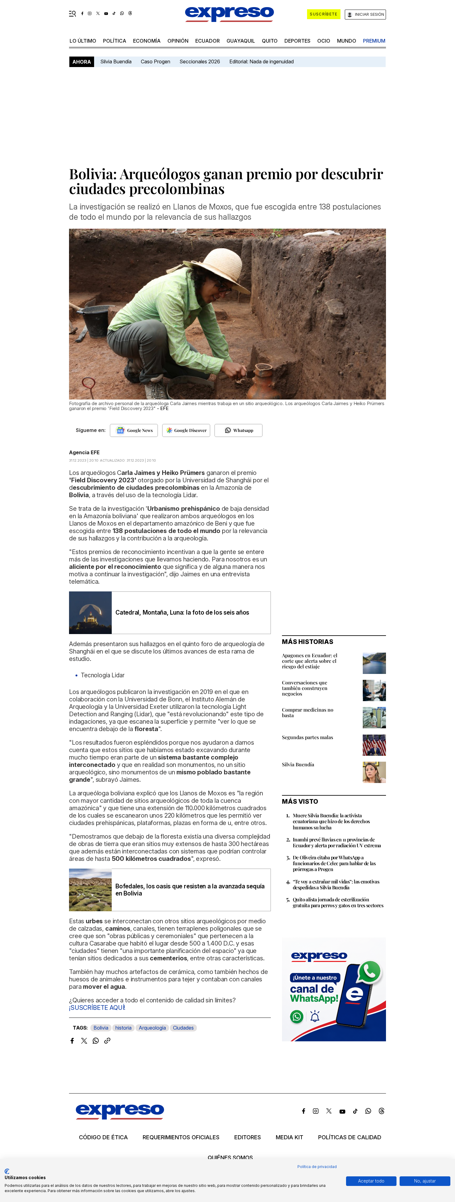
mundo (346, 41)
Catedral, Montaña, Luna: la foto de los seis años (182, 612)
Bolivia (100, 1028)
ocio (323, 41)
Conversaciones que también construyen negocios (304, 688)
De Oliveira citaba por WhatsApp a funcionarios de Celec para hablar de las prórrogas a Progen (334, 863)
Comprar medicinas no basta (307, 712)
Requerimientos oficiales (181, 1137)
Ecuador (207, 41)
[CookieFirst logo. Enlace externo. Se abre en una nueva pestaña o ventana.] (7, 1171)
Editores (247, 1137)
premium (374, 41)
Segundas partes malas (307, 737)
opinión (177, 41)
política (114, 41)
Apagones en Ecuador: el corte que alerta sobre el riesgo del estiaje (309, 661)
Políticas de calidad (349, 1137)
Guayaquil (241, 41)
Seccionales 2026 (200, 61)
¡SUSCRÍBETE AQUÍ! (97, 1007)
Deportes (297, 41)
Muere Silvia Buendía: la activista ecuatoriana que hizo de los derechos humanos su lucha (331, 821)
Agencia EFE (84, 452)
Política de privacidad (317, 1166)
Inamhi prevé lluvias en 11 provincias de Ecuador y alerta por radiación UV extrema (337, 842)
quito (270, 41)
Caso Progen (155, 61)
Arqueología (152, 1028)
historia (123, 1028)
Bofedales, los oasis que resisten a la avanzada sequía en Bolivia (190, 890)
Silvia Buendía (116, 61)
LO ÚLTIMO (83, 41)
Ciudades (183, 1028)
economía (147, 41)
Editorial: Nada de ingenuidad (261, 61)
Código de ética (103, 1137)
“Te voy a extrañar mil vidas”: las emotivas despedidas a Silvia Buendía (336, 884)
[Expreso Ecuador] (120, 1117)
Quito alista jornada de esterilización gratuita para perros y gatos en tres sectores (338, 902)
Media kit (289, 1137)
